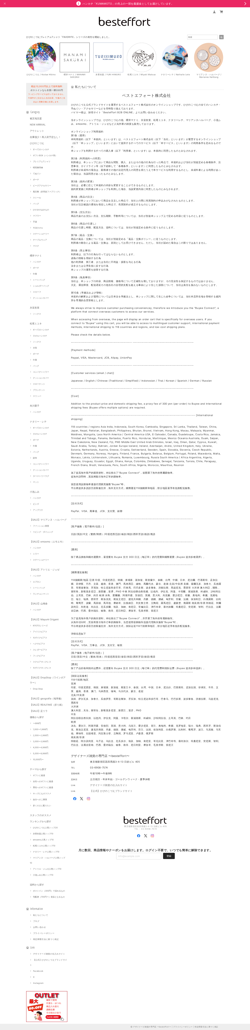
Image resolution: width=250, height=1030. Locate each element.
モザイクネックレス (42, 668)
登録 (169, 855)
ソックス (37, 314)
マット (36, 482)
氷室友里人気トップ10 (43, 833)
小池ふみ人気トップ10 (43, 875)
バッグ (36, 203)
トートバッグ (39, 280)
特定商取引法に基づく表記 (46, 939)
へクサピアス (39, 643)
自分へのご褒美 (40, 799)
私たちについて (40, 915)
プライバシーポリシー (44, 933)
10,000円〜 (38, 759)
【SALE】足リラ (39, 710)
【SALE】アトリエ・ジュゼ (44, 569)
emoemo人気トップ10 (43, 839)
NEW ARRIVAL (38, 124)
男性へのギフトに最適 (43, 787)
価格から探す (37, 717)
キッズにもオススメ (42, 793)
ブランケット (39, 390)
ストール (37, 197)
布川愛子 (34, 405)
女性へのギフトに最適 (43, 781)
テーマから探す (38, 769)
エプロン (37, 581)
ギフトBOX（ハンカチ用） (45, 155)
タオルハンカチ (40, 335)
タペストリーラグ (41, 476)
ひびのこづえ (37, 143)
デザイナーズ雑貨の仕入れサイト (49, 954)
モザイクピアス (40, 637)
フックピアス (39, 655)
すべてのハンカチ (41, 149)
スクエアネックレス (42, 661)
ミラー (36, 554)
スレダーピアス (40, 649)
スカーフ (37, 292)
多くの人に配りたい (42, 805)
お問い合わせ (39, 927)
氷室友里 (34, 307)
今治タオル (38, 227)
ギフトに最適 (39, 775)
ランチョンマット (41, 594)
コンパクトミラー (41, 372)
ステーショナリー (41, 234)
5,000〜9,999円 (40, 753)
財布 (35, 458)
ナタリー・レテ (38, 421)
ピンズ (36, 504)
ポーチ (36, 179)
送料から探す (37, 884)
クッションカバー (41, 298)
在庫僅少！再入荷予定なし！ (45, 137)
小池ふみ (34, 491)
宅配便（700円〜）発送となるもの (49, 897)
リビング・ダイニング (43, 532)
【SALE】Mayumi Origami (44, 619)
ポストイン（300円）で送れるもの (49, 891)
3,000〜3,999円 (40, 741)
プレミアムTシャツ (41, 161)
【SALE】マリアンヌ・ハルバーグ (48, 519)
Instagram (38, 983)
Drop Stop (38, 689)
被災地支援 (36, 118)
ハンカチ (37, 261)
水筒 (35, 347)
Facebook (38, 971)
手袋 (35, 221)
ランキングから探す (40, 821)
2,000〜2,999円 (40, 735)
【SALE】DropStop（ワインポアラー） (48, 680)
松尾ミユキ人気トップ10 (44, 845)
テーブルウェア (40, 240)
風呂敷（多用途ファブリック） (47, 191)
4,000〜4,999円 (40, 747)
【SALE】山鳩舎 (39, 603)
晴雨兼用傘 (38, 167)
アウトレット (37, 130)
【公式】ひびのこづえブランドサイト (111, 790)
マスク (36, 246)
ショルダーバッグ (41, 286)
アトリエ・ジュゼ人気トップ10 (47, 869)
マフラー (37, 215)
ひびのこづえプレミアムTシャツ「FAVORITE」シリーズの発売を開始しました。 (68, 37)
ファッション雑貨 (41, 526)
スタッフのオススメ (40, 815)
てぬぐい (37, 173)
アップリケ (38, 510)
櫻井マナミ (36, 255)
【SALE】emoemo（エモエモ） (47, 541)
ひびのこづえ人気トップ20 (45, 827)
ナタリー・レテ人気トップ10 (46, 851)
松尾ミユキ (36, 323)
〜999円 (37, 723)
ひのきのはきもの (41, 209)
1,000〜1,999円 (40, 729)
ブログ (36, 921)
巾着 (35, 274)
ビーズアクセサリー (42, 185)
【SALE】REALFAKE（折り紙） (47, 704)
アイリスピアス (40, 631)
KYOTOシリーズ (40, 625)
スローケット (39, 384)
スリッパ (37, 396)
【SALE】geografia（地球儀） (46, 698)
